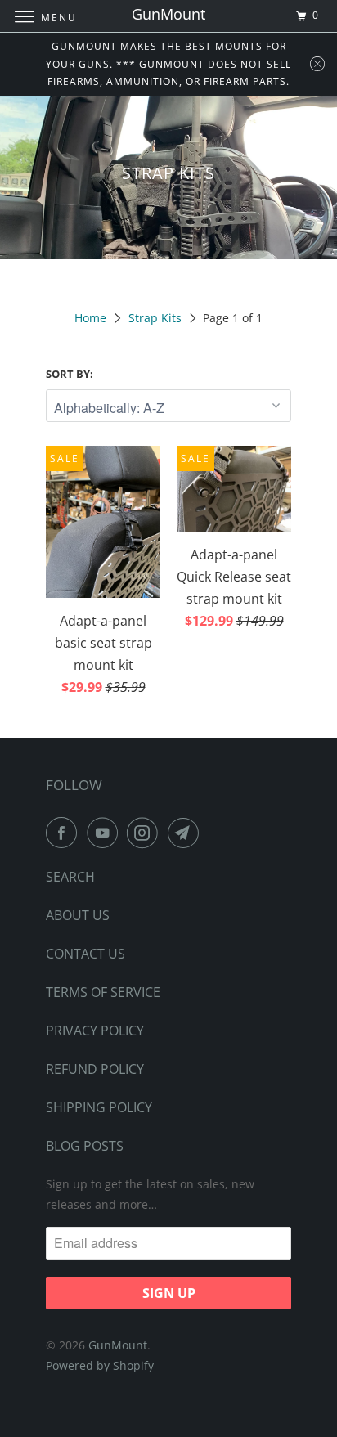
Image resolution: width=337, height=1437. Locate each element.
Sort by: (69, 373)
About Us (78, 915)
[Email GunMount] (186, 832)
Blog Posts (85, 1146)
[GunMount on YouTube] (105, 832)
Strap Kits (155, 318)
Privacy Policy (95, 1031)
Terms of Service (103, 992)
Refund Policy (95, 1069)
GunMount (117, 1345)
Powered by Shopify (100, 1365)
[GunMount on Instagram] (145, 832)
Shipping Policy (99, 1107)
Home (90, 318)
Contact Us (85, 954)
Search (70, 877)
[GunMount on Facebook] (64, 832)
